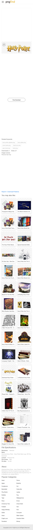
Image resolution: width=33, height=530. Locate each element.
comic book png (6, 145)
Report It (4, 192)
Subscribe (19, 489)
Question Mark (20, 518)
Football (4, 506)
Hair (17, 506)
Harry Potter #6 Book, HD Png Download (12, 344)
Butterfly (18, 483)
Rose (3, 501)
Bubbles (4, 495)
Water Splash (19, 515)
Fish (17, 509)
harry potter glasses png (8, 142)
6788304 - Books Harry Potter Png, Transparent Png (15, 427)
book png (15, 148)
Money (18, 521)
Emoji (17, 501)
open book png (6, 148)
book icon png (16, 145)
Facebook (4, 521)
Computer (19, 512)
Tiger (3, 498)
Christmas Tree (6, 504)
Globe (3, 512)
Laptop (18, 492)
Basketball (4, 489)
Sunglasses (5, 486)
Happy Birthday (6, 509)
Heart (3, 480)
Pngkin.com (5, 518)
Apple (3, 483)
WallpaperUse (20, 498)
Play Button (5, 492)
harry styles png (22, 142)
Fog (17, 495)
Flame (18, 480)
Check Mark (19, 504)
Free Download (16, 100)
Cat (17, 486)
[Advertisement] (16, 25)
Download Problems (13, 192)
